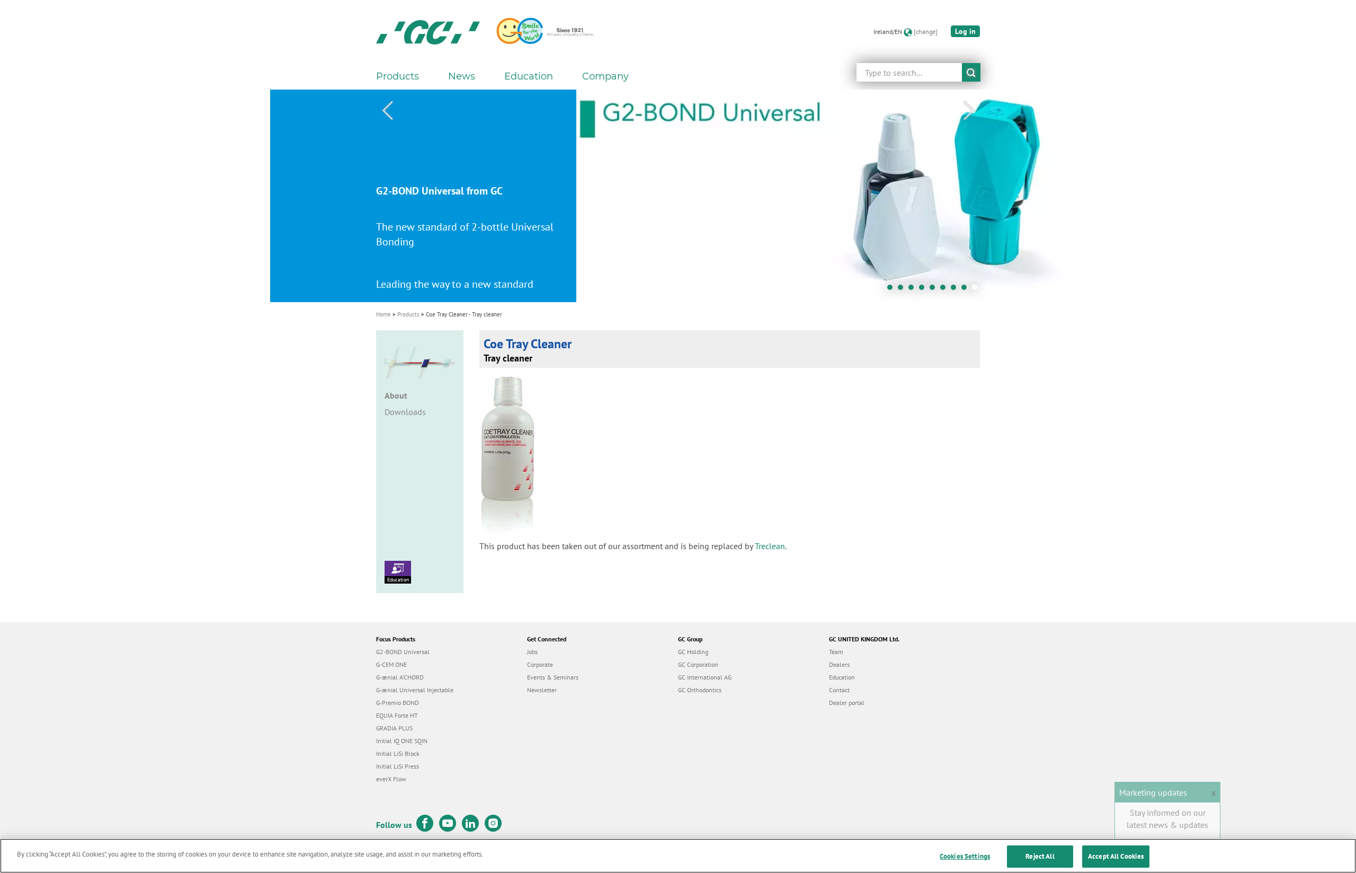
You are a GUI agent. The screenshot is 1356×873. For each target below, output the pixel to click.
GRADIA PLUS (394, 728)
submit (971, 72)
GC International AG (704, 677)
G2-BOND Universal (403, 652)
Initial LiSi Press (397, 766)
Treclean (770, 546)
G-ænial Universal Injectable (414, 690)
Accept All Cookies (1116, 856)
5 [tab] (935, 290)
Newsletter (542, 690)
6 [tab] (945, 290)
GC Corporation (698, 664)
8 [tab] (966, 290)
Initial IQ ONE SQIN (401, 741)
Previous (387, 111)
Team (836, 652)
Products (408, 314)
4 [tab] (924, 290)
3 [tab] (913, 290)
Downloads (405, 412)
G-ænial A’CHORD (400, 677)
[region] (678, 856)
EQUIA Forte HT (397, 715)
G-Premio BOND (397, 703)
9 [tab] (977, 290)
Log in (965, 31)
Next (969, 111)
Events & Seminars (552, 677)
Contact (839, 690)
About (396, 395)
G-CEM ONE (391, 664)
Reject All (1039, 856)
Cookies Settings (965, 856)
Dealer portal (846, 703)
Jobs (532, 652)
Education (398, 579)
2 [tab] (903, 290)
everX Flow (391, 779)
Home (383, 314)
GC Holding (693, 652)
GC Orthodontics (699, 690)
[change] (926, 32)
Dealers (839, 664)
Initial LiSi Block (398, 753)
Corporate (540, 664)
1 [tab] (892, 290)
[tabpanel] (678, 196)
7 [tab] (956, 290)
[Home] (428, 32)
